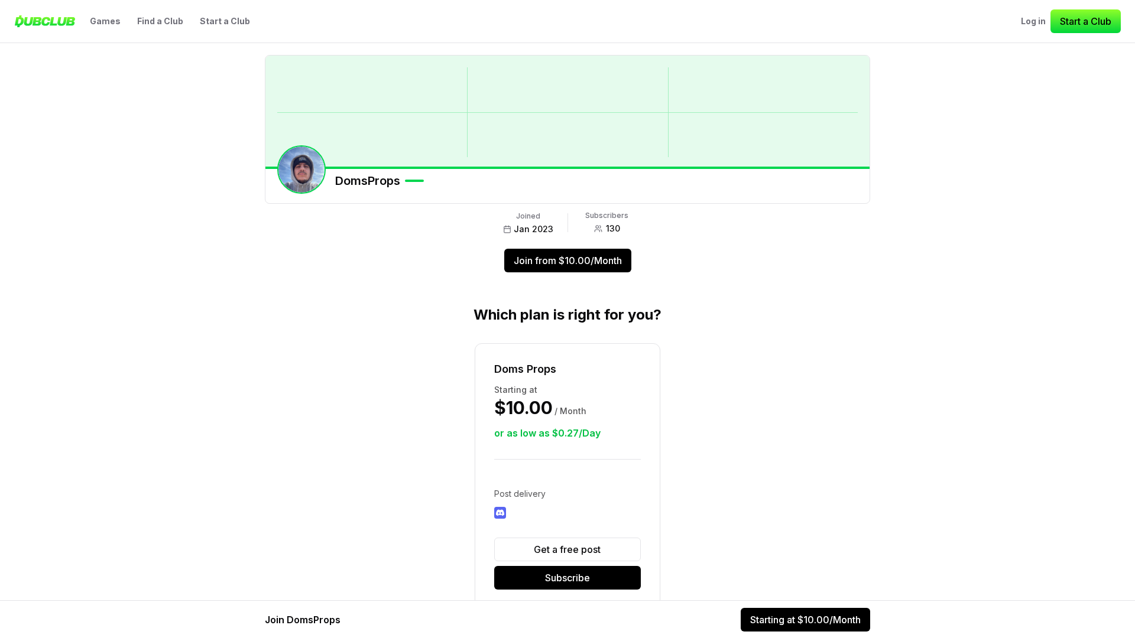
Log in (1033, 21)
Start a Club (225, 21)
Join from (568, 260)
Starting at (805, 620)
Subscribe (567, 578)
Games (105, 21)
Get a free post (567, 549)
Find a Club (160, 21)
